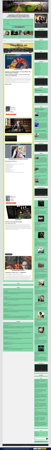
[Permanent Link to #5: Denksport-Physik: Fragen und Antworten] (6, 33)
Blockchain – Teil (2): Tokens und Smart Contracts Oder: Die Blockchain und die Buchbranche (40, 270)
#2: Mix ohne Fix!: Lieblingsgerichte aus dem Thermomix (14, 37)
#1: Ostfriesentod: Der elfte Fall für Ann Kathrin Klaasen (22, 37)
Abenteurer (46, 91)
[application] (41, 34)
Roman (10, 11)
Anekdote (36, 91)
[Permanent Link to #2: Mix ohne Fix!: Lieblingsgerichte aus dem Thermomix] (14, 33)
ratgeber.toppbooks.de (37, 69)
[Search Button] (25, 444)
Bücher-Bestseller (7, 25)
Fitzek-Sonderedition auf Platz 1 (40, 155)
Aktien (40, 92)
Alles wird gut (38, 91)
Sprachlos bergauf (5, 290)
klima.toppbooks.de (37, 64)
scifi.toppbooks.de (37, 73)
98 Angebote (5, 24)
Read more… (39, 162)
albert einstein (44, 92)
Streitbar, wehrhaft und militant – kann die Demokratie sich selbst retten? (12, 330)
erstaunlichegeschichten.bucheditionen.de (40, 42)
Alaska (42, 90)
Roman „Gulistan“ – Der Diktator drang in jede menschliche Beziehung (41, 131)
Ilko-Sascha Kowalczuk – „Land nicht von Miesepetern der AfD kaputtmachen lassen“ (40, 390)
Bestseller (18, 13)
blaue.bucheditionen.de (37, 41)
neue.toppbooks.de (37, 65)
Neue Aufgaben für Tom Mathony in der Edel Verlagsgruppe (41, 165)
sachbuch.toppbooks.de (38, 72)
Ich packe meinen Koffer (6, 296)
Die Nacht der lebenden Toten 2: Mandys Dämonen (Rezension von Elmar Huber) (41, 353)
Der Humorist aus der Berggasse (7, 324)
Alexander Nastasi (36, 92)
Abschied (41, 91)
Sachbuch (13, 11)
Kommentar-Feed (37, 434)
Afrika (45, 90)
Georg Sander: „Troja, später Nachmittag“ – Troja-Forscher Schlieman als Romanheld (40, 109)
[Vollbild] (46, 37)
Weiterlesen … (40, 117)
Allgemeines (38, 90)
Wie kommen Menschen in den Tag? (8, 336)
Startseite (4, 11)
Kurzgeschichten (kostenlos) (23, 11)
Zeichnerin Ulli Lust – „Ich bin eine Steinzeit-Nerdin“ (40, 176)
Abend (46, 92)
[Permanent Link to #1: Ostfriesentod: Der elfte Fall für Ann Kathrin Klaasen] (22, 33)
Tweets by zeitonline (6, 284)
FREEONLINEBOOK (17, 11)
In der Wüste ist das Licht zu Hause (7, 308)
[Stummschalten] (45, 37)
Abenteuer (43, 91)
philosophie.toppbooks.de (38, 68)
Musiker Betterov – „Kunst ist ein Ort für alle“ (41, 120)
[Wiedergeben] (35, 37)
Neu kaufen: (5, 23)
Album (39, 92)
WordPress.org (36, 435)
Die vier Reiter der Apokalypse (39, 14)
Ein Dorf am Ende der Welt (6, 302)
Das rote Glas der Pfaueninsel (7, 314)
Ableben (44, 90)
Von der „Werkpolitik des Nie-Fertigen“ (8, 341)
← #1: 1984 (4, 40)
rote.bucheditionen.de (37, 46)
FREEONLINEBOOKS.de (25, 6)
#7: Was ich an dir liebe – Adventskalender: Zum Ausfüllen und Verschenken (40, 223)
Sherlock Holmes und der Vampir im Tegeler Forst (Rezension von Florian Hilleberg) (41, 303)
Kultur (7, 11)
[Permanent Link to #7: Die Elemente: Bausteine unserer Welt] (29, 33)
